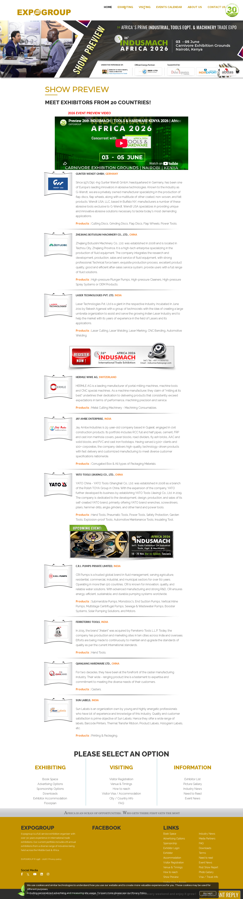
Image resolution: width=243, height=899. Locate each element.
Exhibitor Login (171, 848)
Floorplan (50, 803)
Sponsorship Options (50, 788)
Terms (202, 852)
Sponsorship (170, 843)
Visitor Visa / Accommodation (121, 793)
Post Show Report (208, 867)
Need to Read (193, 793)
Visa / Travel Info (208, 877)
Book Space (50, 779)
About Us (195, 7)
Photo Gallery (206, 872)
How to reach (121, 788)
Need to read (206, 857)
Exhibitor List (192, 779)
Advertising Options (50, 784)
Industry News (192, 788)
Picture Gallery (192, 784)
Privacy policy (54, 859)
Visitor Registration (121, 779)
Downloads (50, 793)
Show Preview (171, 877)
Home (108, 7)
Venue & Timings (121, 784)
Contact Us (217, 7)
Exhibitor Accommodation (50, 798)
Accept (207, 893)
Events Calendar (169, 7)
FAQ (121, 803)
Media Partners (207, 838)
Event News (192, 798)
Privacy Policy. (139, 893)
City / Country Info (121, 798)
